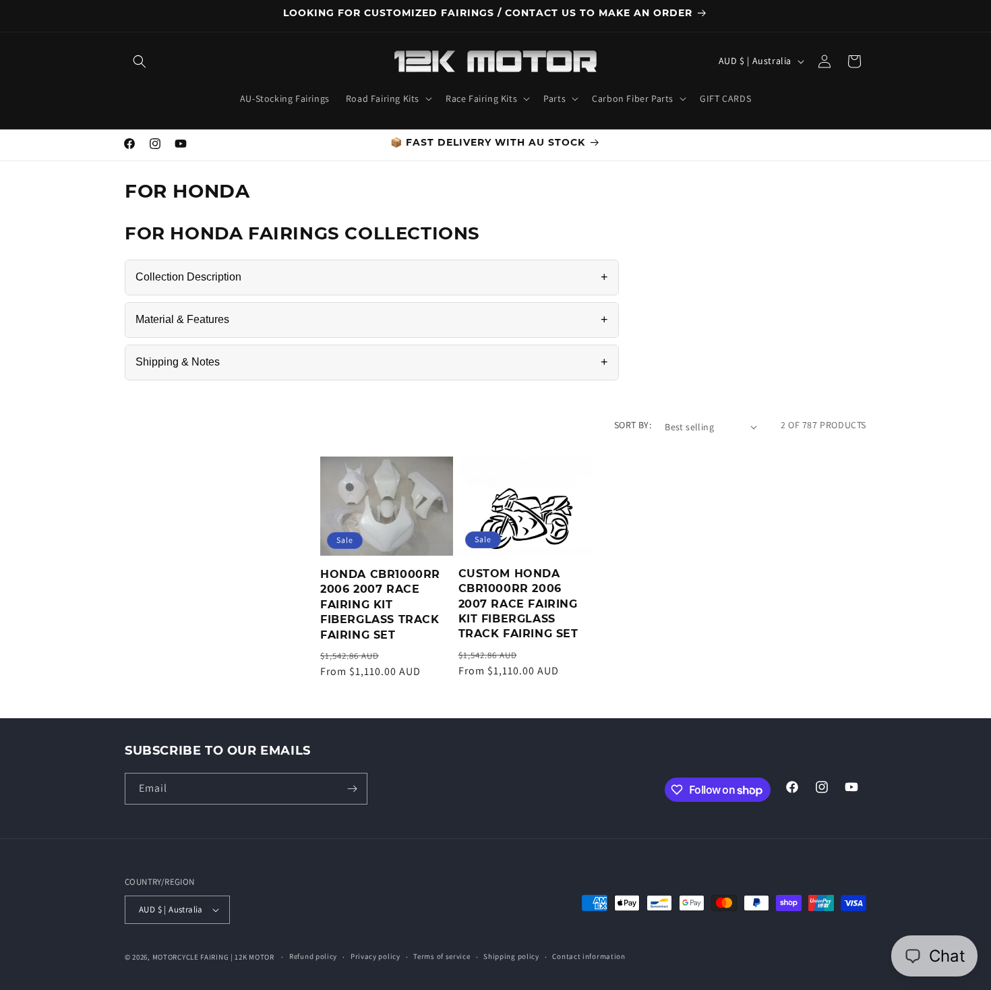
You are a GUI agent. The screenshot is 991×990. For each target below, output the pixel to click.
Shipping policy (511, 956)
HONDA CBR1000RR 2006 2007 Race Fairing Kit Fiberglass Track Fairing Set (380, 604)
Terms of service (441, 956)
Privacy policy (375, 956)
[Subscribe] (352, 789)
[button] (139, 61)
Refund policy (313, 956)
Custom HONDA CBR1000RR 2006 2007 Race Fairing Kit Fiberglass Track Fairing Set (518, 604)
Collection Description (372, 277)
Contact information (588, 956)
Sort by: (632, 425)
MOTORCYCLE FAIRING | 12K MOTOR (213, 957)
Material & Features (372, 319)
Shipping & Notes (372, 362)
